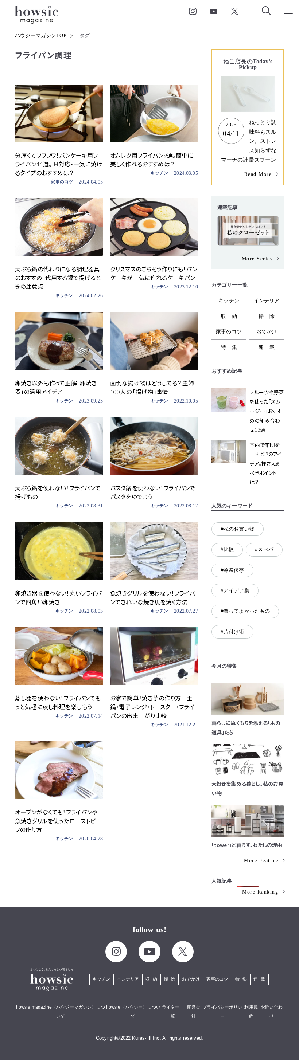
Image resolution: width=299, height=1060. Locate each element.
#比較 (227, 549)
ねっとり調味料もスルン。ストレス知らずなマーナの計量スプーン (249, 140)
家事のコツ (62, 181)
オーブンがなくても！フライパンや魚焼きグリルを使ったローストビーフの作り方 (58, 821)
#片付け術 (232, 632)
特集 (232, 347)
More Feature (261, 860)
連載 (269, 347)
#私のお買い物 (238, 529)
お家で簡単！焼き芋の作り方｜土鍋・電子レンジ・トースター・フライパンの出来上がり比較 (152, 707)
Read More (258, 174)
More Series (257, 259)
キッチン (159, 173)
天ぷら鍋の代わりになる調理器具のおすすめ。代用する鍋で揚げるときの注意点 (58, 278)
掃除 (269, 316)
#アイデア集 (235, 590)
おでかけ (266, 331)
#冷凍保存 (232, 570)
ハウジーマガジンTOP (40, 35)
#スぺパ (264, 549)
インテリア (267, 300)
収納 (232, 316)
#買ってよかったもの (245, 611)
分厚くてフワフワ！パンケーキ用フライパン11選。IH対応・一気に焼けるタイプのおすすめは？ (58, 164)
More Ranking (260, 892)
